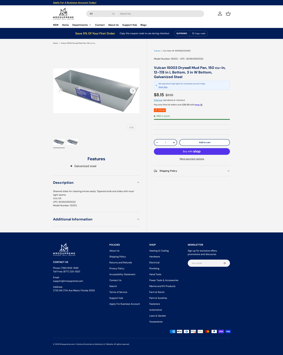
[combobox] (145, 13)
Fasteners (154, 303)
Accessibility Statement (122, 274)
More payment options (192, 158)
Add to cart (204, 142)
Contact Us (115, 280)
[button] (228, 13)
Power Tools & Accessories (163, 280)
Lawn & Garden (157, 315)
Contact (100, 24)
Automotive (155, 309)
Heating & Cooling (159, 250)
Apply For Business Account (124, 303)
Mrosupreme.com (67, 344)
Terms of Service (118, 292)
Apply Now (162, 87)
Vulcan (157, 50)
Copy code (200, 33)
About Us (113, 24)
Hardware (154, 256)
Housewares (156, 321)
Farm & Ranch (156, 292)
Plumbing (154, 268)
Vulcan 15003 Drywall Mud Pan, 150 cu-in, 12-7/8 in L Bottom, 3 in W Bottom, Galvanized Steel (78, 43)
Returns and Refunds (120, 262)
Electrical (154, 262)
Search (113, 286)
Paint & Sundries (158, 298)
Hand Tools (155, 274)
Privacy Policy (116, 268)
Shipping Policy (117, 256)
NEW (56, 24)
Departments (80, 24)
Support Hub (129, 24)
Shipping (158, 100)
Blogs (143, 24)
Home (65, 24)
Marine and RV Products (162, 286)
